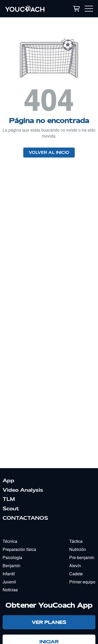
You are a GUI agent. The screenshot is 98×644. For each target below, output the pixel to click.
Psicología (12, 557)
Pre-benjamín (81, 557)
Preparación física (19, 549)
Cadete (76, 574)
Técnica (10, 541)
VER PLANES (49, 622)
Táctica (76, 541)
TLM (9, 499)
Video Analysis (23, 489)
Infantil (9, 574)
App (8, 480)
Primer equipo (82, 582)
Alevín (75, 565)
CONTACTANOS (25, 518)
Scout (11, 508)
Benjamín (11, 565)
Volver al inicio (49, 152)
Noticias (10, 590)
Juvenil (9, 582)
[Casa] (30, 9)
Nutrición (77, 549)
